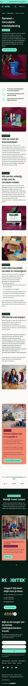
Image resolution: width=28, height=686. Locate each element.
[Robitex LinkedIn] (8, 667)
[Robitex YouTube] (16, 667)
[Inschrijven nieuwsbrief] (14, 651)
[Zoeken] (15, 6)
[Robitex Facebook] (3, 667)
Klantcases (10, 13)
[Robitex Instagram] (12, 667)
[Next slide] (16, 565)
